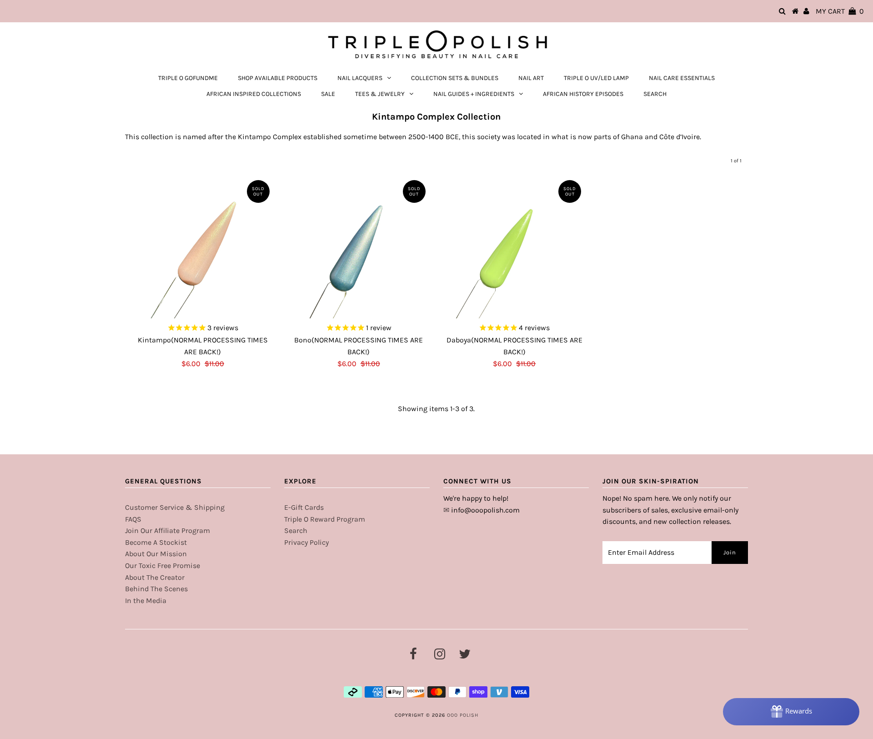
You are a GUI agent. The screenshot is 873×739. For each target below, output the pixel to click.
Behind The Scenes (156, 588)
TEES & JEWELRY (380, 94)
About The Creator (155, 577)
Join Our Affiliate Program (167, 530)
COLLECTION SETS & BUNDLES (454, 78)
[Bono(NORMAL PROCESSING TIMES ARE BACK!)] (358, 247)
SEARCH (655, 94)
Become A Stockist (156, 542)
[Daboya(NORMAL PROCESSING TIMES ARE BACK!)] (514, 247)
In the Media (145, 600)
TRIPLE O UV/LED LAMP (596, 78)
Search (295, 530)
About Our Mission (156, 553)
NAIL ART (531, 78)
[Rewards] (791, 711)
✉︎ (446, 510)
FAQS (133, 519)
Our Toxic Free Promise (162, 565)
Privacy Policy (306, 542)
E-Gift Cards (304, 507)
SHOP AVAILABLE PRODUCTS (277, 78)
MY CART (840, 11)
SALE (328, 94)
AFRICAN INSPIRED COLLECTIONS (253, 94)
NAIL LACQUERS (359, 78)
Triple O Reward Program (324, 519)
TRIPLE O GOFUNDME (188, 78)
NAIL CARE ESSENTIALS (682, 78)
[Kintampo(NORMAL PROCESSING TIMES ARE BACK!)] (202, 247)
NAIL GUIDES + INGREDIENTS (473, 94)
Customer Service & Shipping (175, 507)
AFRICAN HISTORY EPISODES (583, 94)
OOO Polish (462, 715)
